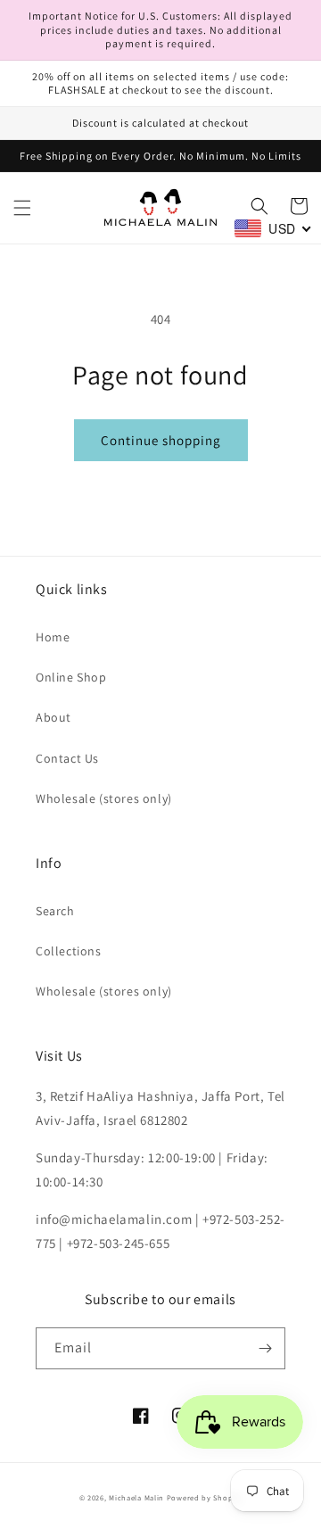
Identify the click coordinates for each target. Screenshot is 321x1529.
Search (55, 911)
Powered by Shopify (205, 1497)
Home (53, 637)
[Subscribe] (264, 1348)
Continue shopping (161, 440)
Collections (69, 951)
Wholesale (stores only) (104, 798)
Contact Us (67, 758)
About (53, 717)
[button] (22, 207)
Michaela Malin (136, 1497)
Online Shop (71, 677)
